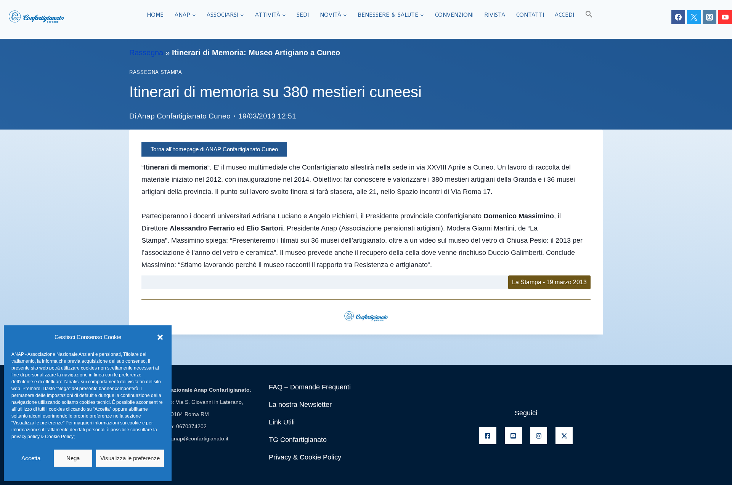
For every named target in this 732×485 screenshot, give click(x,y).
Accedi (564, 14)
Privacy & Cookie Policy (305, 457)
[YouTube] (725, 17)
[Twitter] (694, 17)
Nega (73, 458)
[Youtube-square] (513, 435)
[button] (160, 337)
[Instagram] (709, 17)
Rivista (494, 14)
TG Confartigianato (298, 439)
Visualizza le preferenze (130, 458)
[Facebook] (678, 17)
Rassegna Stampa (155, 72)
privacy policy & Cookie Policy (42, 436)
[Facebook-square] (487, 435)
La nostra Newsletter (300, 404)
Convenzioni (454, 14)
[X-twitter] (564, 435)
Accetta (30, 458)
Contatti (530, 14)
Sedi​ (303, 14)
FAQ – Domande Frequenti (310, 387)
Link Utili (282, 422)
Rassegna (146, 52)
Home (155, 14)
